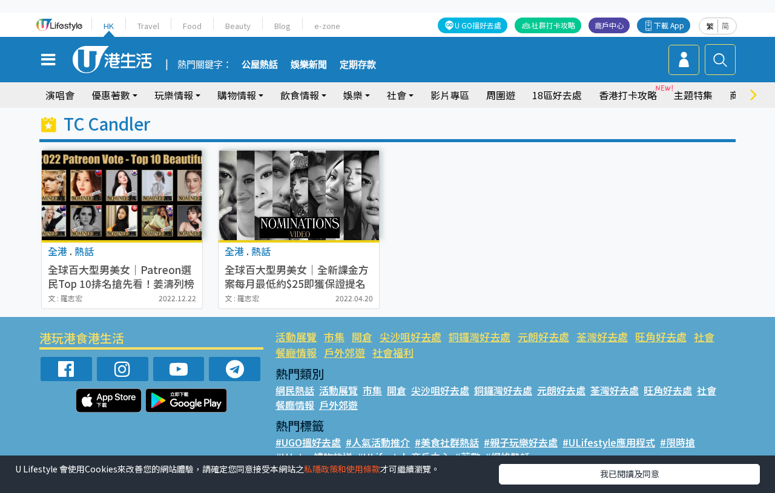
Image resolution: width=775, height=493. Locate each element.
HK (109, 25)
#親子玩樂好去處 (521, 442)
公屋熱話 (260, 65)
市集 (334, 336)
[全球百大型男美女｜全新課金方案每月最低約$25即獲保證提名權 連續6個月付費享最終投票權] (299, 195)
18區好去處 (557, 95)
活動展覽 (296, 336)
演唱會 (59, 95)
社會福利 (393, 352)
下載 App (669, 25)
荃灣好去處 (602, 336)
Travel (148, 25)
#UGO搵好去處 (308, 442)
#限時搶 (677, 442)
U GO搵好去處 (478, 25)
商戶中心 (609, 25)
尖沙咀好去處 (410, 336)
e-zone (327, 25)
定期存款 (358, 65)
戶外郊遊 (344, 352)
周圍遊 (500, 95)
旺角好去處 (661, 336)
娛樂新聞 (309, 65)
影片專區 (449, 95)
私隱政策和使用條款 (342, 469)
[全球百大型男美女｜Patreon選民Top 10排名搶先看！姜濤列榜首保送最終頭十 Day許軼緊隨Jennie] (122, 195)
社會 (704, 336)
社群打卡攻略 (553, 25)
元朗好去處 (543, 336)
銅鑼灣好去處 (479, 336)
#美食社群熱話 (447, 442)
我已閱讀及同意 (629, 474)
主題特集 (693, 95)
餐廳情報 (296, 352)
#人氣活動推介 (378, 442)
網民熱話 (294, 390)
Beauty (238, 25)
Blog (282, 25)
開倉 (362, 336)
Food (192, 25)
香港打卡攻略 (628, 95)
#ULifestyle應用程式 (608, 442)
